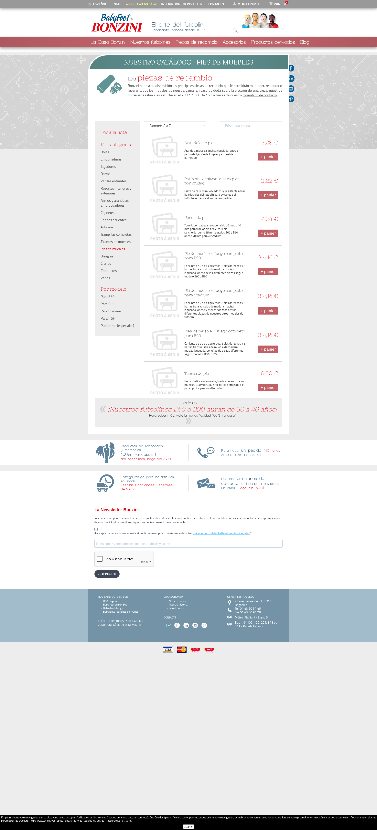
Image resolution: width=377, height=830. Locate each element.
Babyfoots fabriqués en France (120, 611)
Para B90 (107, 303)
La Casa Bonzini (108, 42)
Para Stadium (111, 311)
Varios (105, 277)
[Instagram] (293, 89)
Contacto (216, 4)
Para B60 (107, 296)
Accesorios (234, 42)
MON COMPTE (248, 3)
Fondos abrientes (113, 219)
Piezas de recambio (197, 42)
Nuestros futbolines (150, 42)
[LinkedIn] (293, 78)
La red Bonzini (177, 608)
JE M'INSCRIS (107, 574)
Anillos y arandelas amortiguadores (115, 203)
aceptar (188, 826)
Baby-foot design (113, 608)
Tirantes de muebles (116, 241)
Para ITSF (108, 318)
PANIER (280, 3)
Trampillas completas (116, 234)
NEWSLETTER (192, 4)
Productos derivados (273, 42)
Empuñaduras (111, 159)
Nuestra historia (178, 604)
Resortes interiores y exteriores (116, 190)
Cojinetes (107, 212)
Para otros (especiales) (117, 325)
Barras (105, 173)
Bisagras (107, 256)
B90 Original (110, 601)
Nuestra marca (177, 601)
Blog (304, 42)
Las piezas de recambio (110, 135)
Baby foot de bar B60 (115, 604)
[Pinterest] (293, 99)
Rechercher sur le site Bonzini (253, 15)
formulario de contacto (260, 95)
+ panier (268, 156)
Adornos (107, 227)
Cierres (106, 263)
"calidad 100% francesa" (217, 415)
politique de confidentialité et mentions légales (221, 533)
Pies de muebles (113, 248)
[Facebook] (293, 68)
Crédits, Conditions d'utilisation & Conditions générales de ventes (121, 622)
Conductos (109, 270)
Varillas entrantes (113, 181)
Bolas (105, 152)
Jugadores (108, 166)
